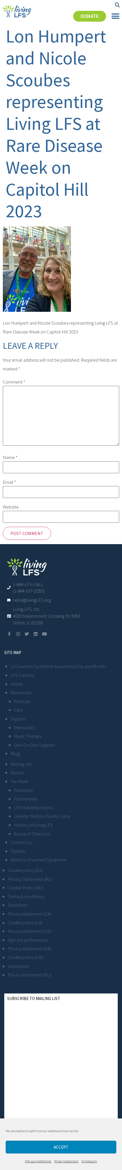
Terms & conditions (26, 896)
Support (18, 719)
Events (17, 772)
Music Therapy (27, 736)
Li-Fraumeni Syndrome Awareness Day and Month (57, 666)
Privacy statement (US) (29, 931)
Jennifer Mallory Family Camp (42, 816)
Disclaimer (18, 905)
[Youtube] (44, 634)
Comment (14, 382)
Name (10, 457)
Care (18, 710)
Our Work (19, 781)
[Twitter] (27, 634)
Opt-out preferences (38, 1161)
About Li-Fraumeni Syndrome (38, 860)
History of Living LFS (33, 825)
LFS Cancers (22, 675)
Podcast (22, 701)
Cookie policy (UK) (25, 957)
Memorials (24, 727)
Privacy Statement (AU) (30, 879)
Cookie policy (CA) (25, 922)
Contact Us (21, 842)
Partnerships (26, 799)
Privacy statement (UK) (30, 948)
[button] (117, 5)
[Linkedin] (35, 634)
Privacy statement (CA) (29, 914)
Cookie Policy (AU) (25, 887)
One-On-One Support (34, 745)
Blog (15, 753)
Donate (17, 851)
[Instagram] (18, 634)
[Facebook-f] (9, 634)
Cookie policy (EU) (25, 870)
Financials (23, 790)
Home (16, 684)
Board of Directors (32, 834)
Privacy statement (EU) (29, 975)
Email (9, 482)
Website (11, 507)
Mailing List (20, 764)
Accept (61, 1147)
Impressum (89, 1161)
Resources (20, 692)
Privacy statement (66, 1161)
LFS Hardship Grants (33, 807)
